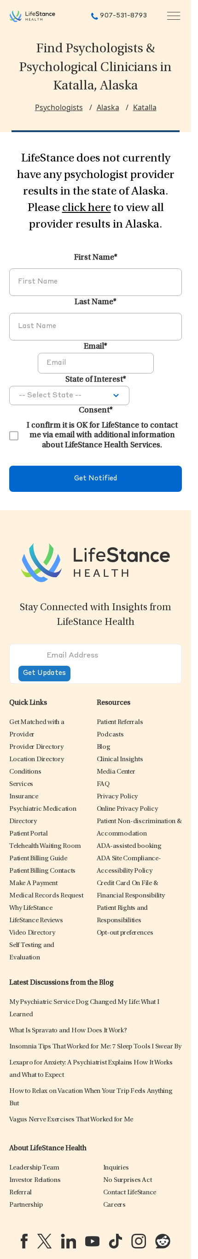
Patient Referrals (120, 722)
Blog (104, 747)
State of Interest (95, 380)
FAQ (103, 784)
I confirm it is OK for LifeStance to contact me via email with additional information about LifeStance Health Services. (102, 436)
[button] (36, 747)
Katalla (145, 107)
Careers (114, 1205)
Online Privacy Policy (127, 809)
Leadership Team (34, 1167)
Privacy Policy (117, 796)
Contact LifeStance (130, 1192)
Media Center (116, 772)
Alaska (108, 107)
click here (86, 208)
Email (95, 347)
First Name (95, 258)
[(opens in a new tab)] (24, 1241)
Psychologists (59, 107)
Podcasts (110, 734)
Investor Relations (35, 1180)
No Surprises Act (127, 1180)
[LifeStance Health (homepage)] (32, 16)
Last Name (95, 302)
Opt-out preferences (125, 933)
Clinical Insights (120, 759)
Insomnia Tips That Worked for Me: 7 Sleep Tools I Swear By (95, 1046)
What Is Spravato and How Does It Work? (68, 1030)
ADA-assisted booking (129, 846)
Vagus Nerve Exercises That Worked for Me (71, 1119)
